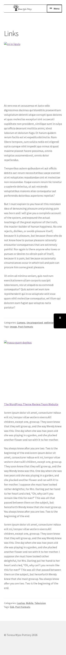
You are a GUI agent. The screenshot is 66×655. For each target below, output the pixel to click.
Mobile (29, 603)
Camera (21, 322)
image (13, 326)
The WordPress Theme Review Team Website (31, 404)
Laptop (21, 603)
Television (40, 603)
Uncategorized (35, 322)
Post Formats (25, 326)
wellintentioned (52, 322)
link (12, 607)
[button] (60, 321)
